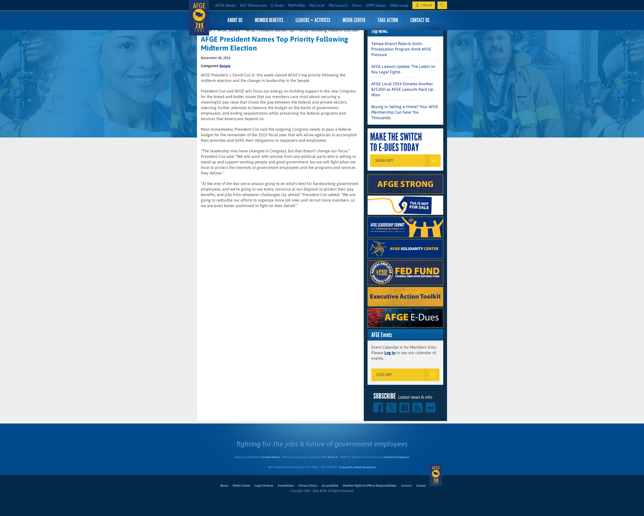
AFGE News (225, 5)
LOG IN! (384, 374)
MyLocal (317, 5)
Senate (225, 66)
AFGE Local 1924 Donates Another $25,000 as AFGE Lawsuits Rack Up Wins (402, 89)
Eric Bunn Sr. (330, 457)
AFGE (435, 475)
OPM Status (376, 5)
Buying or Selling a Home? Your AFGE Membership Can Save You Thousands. (404, 112)
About (224, 485)
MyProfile (296, 5)
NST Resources (253, 5)
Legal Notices (264, 485)
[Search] (442, 5)
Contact (406, 485)
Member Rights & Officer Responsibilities (369, 485)
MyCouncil (338, 5)
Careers (421, 485)
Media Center (354, 20)
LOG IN (426, 5)
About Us (235, 20)
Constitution (286, 485)
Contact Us (419, 20)
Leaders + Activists (313, 20)
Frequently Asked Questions (357, 467)
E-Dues (277, 5)
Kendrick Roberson (396, 457)
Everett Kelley (270, 457)
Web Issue (399, 5)
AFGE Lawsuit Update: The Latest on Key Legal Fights (403, 69)
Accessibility (330, 485)
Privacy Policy (308, 485)
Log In (389, 352)
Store (356, 5)
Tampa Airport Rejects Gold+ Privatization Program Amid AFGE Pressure (401, 49)
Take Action (388, 20)
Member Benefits (269, 20)
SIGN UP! (384, 160)
